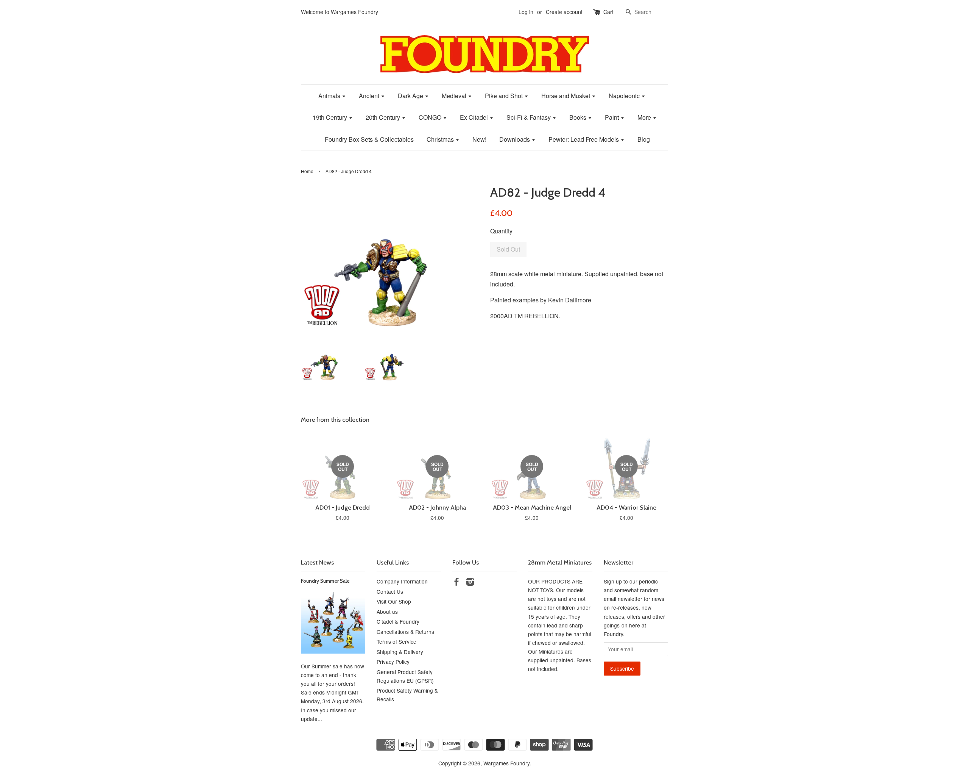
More (645, 117)
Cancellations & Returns (405, 631)
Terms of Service (396, 641)
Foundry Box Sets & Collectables (369, 139)
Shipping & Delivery (400, 651)
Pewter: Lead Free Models (584, 139)
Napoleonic (625, 95)
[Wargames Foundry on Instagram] (470, 583)
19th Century (331, 117)
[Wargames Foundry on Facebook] (456, 583)
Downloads (515, 139)
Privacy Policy (393, 661)
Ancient (370, 95)
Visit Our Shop (394, 601)
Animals (330, 95)
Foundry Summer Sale (325, 581)
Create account (564, 12)
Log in (526, 12)
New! (479, 139)
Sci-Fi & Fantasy (529, 117)
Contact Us (390, 591)
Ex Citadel (474, 117)
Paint (612, 117)
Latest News (317, 562)
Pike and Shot (504, 95)
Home (307, 171)
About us (387, 611)
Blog (643, 139)
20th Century (384, 117)
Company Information (402, 581)
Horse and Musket (566, 95)
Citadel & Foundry (398, 621)
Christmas (441, 139)
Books (578, 117)
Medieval (455, 95)
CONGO (431, 117)
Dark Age (411, 95)
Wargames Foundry (506, 763)
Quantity (501, 231)
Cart (608, 12)
